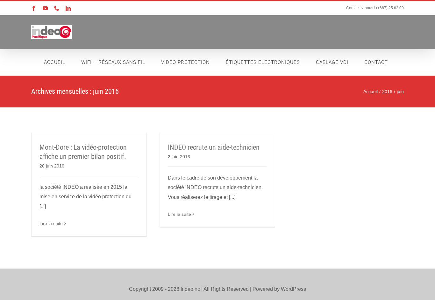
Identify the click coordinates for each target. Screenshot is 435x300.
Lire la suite (51, 223)
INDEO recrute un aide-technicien (214, 147)
